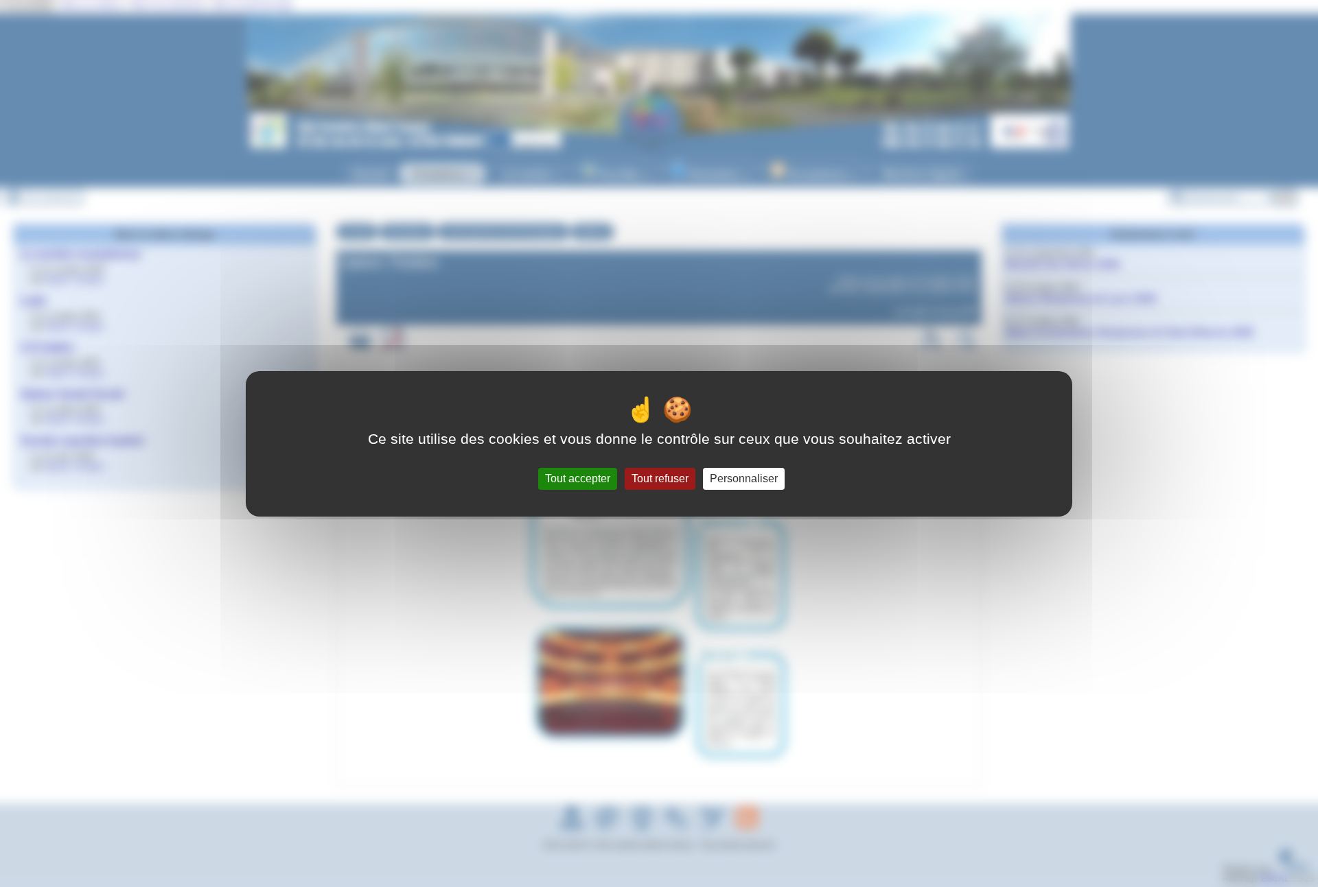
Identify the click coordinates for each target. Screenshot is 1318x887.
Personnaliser (744, 478)
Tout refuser (660, 478)
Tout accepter (577, 478)
